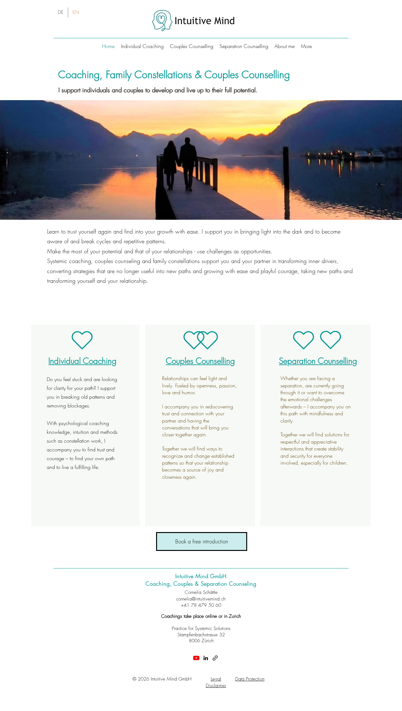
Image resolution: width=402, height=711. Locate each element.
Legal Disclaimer (216, 682)
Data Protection (249, 679)
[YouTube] (196, 658)
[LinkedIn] (206, 658)
